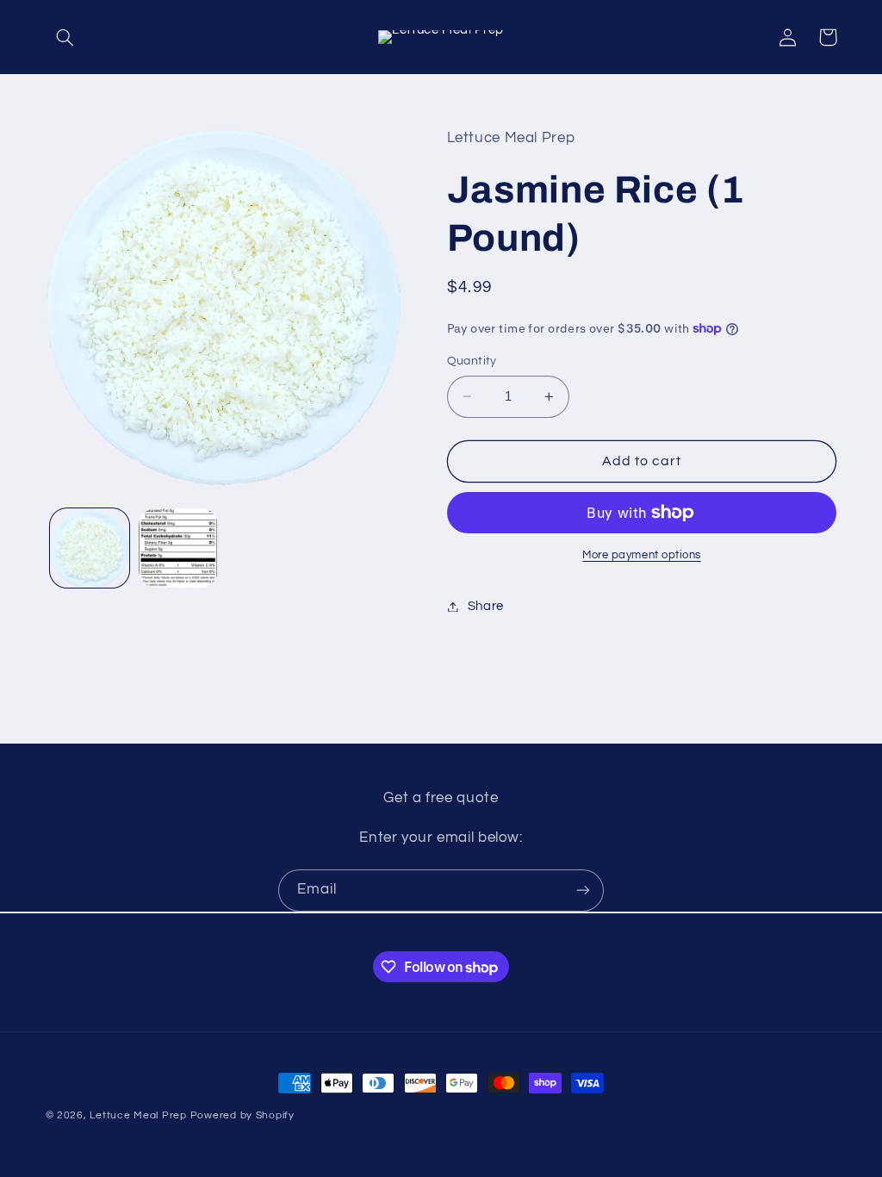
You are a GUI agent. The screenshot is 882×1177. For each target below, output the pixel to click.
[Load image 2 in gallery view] (178, 548)
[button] (65, 37)
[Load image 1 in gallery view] (89, 548)
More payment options (641, 555)
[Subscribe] (583, 890)
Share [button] (486, 606)
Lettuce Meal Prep (138, 1115)
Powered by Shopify (242, 1115)
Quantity (472, 361)
